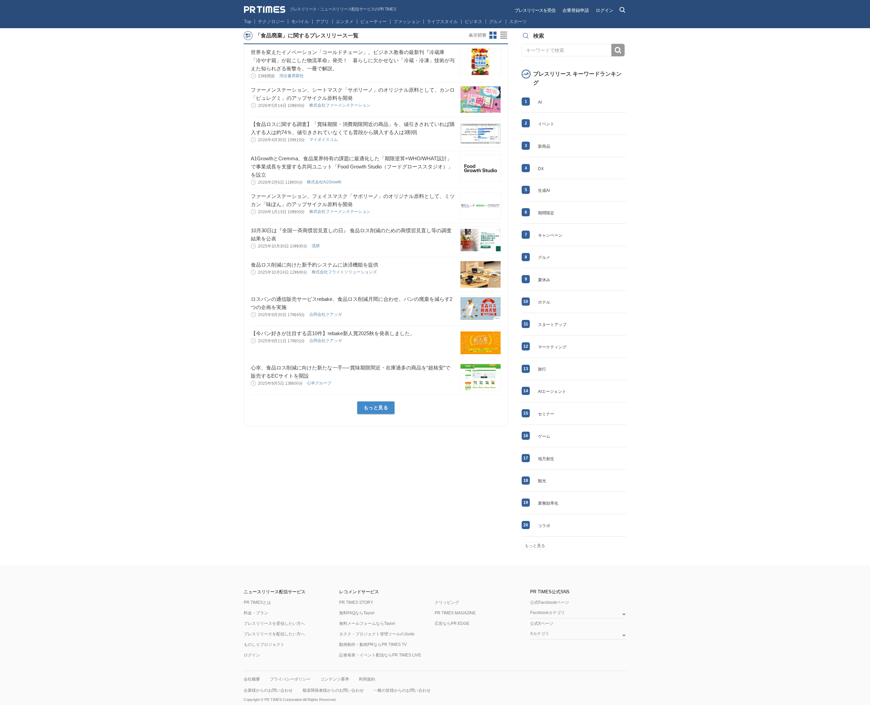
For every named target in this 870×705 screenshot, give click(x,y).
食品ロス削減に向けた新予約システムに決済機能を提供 (314, 265)
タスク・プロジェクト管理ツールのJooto (377, 634)
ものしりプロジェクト (264, 644)
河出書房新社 (292, 75)
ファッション (407, 21)
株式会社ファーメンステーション (340, 105)
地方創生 (546, 458)
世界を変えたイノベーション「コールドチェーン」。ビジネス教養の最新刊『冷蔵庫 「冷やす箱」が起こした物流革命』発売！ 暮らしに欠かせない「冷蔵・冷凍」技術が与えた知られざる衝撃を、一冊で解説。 (353, 60)
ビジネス (473, 21)
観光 (542, 480)
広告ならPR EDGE (452, 623)
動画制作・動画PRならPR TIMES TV (373, 644)
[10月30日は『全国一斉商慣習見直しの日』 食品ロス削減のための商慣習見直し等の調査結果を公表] (480, 240)
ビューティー (373, 21)
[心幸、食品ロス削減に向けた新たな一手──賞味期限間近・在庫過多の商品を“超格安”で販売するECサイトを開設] (480, 377)
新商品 (544, 146)
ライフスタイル (442, 21)
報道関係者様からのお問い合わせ (333, 690)
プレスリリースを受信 (535, 10)
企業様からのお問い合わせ (268, 690)
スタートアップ (552, 324)
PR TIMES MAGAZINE (455, 613)
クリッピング (447, 602)
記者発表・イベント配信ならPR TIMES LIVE (380, 655)
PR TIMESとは (257, 602)
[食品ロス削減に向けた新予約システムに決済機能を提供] (480, 274)
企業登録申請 (575, 10)
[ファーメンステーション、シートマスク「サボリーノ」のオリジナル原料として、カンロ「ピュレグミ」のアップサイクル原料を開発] (480, 99)
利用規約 (367, 679)
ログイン (604, 10)
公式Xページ (541, 623)
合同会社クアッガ (326, 314)
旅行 (542, 369)
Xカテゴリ (539, 634)
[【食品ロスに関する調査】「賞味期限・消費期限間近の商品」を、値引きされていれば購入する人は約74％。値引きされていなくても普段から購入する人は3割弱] (480, 133)
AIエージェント (552, 391)
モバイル (300, 21)
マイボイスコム (324, 139)
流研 (316, 245)
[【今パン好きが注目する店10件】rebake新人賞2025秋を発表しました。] (480, 343)
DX (541, 168)
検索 (618, 50)
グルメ (495, 21)
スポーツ (518, 21)
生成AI (544, 190)
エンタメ (344, 21)
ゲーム (544, 436)
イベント (546, 124)
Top (247, 21)
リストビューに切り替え (504, 35)
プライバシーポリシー (290, 679)
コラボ (544, 525)
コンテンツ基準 (334, 679)
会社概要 (252, 679)
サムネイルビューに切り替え (493, 35)
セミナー (546, 414)
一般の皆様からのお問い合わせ (402, 690)
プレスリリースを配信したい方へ (274, 634)
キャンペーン (550, 235)
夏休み (544, 279)
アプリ (322, 21)
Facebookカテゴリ (547, 613)
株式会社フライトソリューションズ (345, 272)
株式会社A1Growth (325, 182)
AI (540, 102)
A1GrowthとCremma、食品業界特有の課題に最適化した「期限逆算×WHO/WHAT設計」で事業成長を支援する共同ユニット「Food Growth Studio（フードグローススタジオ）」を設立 (352, 167)
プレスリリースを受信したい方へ (274, 623)
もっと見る (376, 407)
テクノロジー (271, 21)
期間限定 (546, 213)
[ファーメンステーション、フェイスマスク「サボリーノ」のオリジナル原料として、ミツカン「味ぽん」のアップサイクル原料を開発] (480, 205)
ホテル (544, 302)
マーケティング (552, 347)
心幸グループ (319, 383)
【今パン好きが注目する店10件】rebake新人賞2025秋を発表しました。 (333, 333)
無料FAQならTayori (357, 613)
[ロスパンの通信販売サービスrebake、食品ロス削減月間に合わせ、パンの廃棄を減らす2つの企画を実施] (480, 308)
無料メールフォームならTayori (367, 623)
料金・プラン (256, 613)
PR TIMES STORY (356, 602)
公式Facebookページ (549, 602)
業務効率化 (548, 503)
